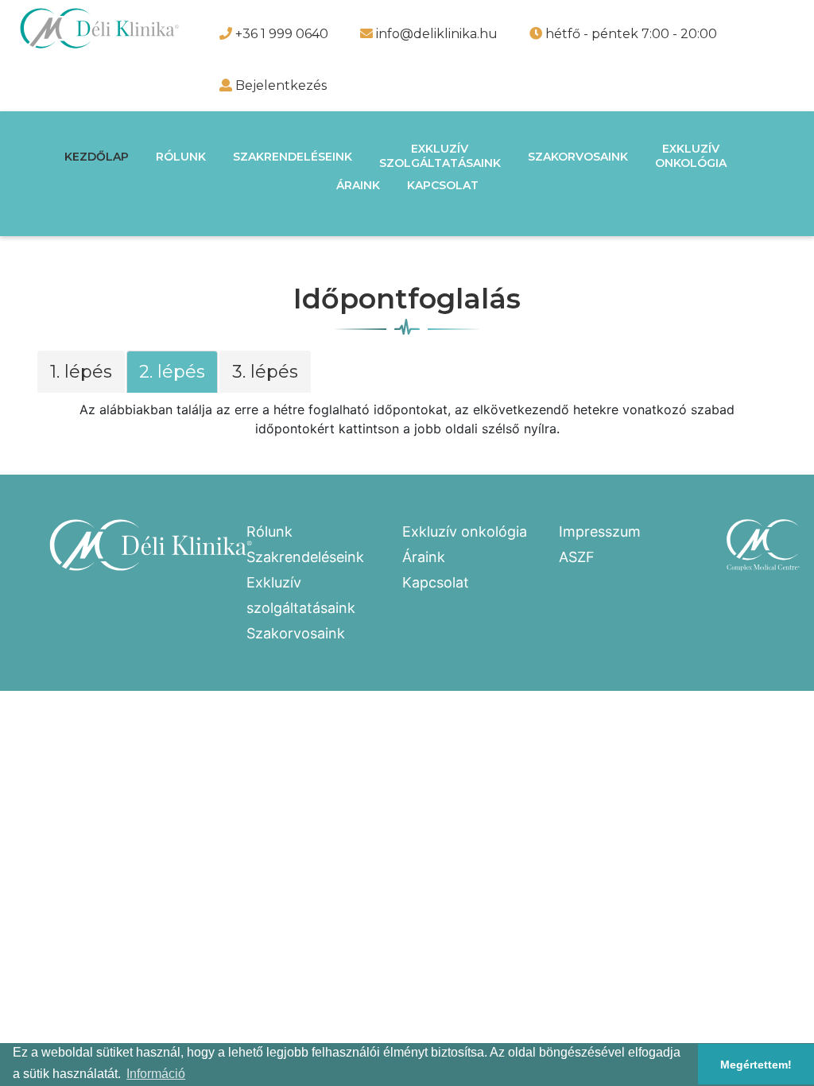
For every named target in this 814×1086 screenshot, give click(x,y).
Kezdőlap (96, 156)
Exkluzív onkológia (464, 531)
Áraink (358, 185)
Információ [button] (155, 1073)
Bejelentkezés (281, 85)
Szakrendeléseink (292, 156)
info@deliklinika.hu (435, 33)
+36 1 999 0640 (280, 33)
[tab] (81, 376)
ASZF (577, 557)
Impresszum (600, 531)
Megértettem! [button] (756, 1064)
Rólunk (181, 156)
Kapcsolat (443, 185)
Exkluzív (440, 156)
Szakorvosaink (578, 156)
